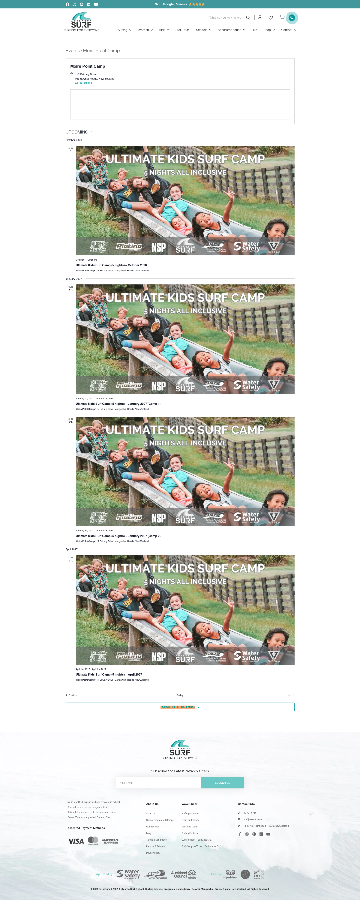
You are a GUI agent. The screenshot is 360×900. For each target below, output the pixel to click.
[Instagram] (74, 4)
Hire (254, 30)
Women (143, 30)
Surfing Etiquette (190, 813)
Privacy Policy (153, 853)
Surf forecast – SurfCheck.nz (197, 839)
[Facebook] (67, 4)
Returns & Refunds (155, 846)
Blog (148, 833)
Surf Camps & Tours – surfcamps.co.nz (202, 846)
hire (107, 807)
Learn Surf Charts (191, 820)
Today (180, 695)
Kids (162, 30)
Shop (267, 30)
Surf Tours (183, 30)
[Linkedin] (88, 4)
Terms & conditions (156, 839)
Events (73, 50)
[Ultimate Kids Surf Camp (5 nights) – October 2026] (185, 200)
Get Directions (83, 83)
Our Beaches (152, 826)
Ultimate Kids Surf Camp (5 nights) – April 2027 (109, 674)
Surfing (123, 30)
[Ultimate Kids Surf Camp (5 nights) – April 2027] (185, 610)
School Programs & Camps (160, 820)
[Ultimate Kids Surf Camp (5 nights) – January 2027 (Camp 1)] (185, 339)
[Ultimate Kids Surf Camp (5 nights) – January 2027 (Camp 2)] (185, 471)
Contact (286, 30)
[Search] (248, 17)
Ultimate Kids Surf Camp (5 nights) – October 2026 (111, 265)
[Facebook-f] (240, 834)
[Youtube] (95, 4)
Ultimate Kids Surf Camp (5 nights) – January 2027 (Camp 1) (118, 403)
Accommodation (229, 30)
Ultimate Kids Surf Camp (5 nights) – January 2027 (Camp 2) (118, 536)
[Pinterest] (81, 4)
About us (151, 813)
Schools (201, 30)
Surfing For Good (190, 833)
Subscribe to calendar (177, 707)
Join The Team (189, 826)
